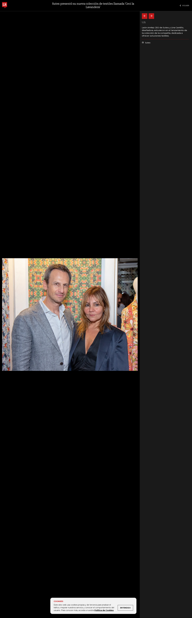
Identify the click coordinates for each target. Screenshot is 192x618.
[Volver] (144, 16)
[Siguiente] (151, 16)
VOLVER (185, 5)
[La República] (4, 5)
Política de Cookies (104, 610)
